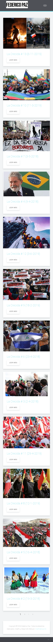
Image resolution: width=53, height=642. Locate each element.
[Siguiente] (29, 614)
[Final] (33, 614)
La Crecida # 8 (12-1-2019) (23, 503)
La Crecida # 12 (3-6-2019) (23, 253)
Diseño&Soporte (40, 629)
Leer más (13, 60)
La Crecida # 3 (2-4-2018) (22, 401)
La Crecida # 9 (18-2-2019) (23, 305)
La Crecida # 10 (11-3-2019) (24, 105)
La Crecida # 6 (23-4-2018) (23, 356)
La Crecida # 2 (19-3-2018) (23, 598)
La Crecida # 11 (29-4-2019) (24, 453)
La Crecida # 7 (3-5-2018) (22, 156)
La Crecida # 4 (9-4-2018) (22, 201)
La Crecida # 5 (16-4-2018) (23, 552)
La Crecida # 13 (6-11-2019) (24, 54)
